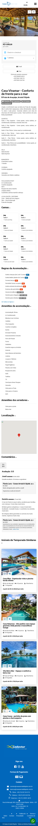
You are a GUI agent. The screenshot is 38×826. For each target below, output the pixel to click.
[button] (2, 31)
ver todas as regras (7, 302)
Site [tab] (3, 465)
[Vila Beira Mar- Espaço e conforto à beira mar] (19, 654)
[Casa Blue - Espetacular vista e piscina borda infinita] (19, 562)
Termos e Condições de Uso (31, 816)
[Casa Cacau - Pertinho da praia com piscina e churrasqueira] (19, 700)
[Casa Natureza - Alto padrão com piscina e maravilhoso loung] (19, 607)
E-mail (20, 66)
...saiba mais (15, 529)
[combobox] (21, 58)
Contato (11, 816)
